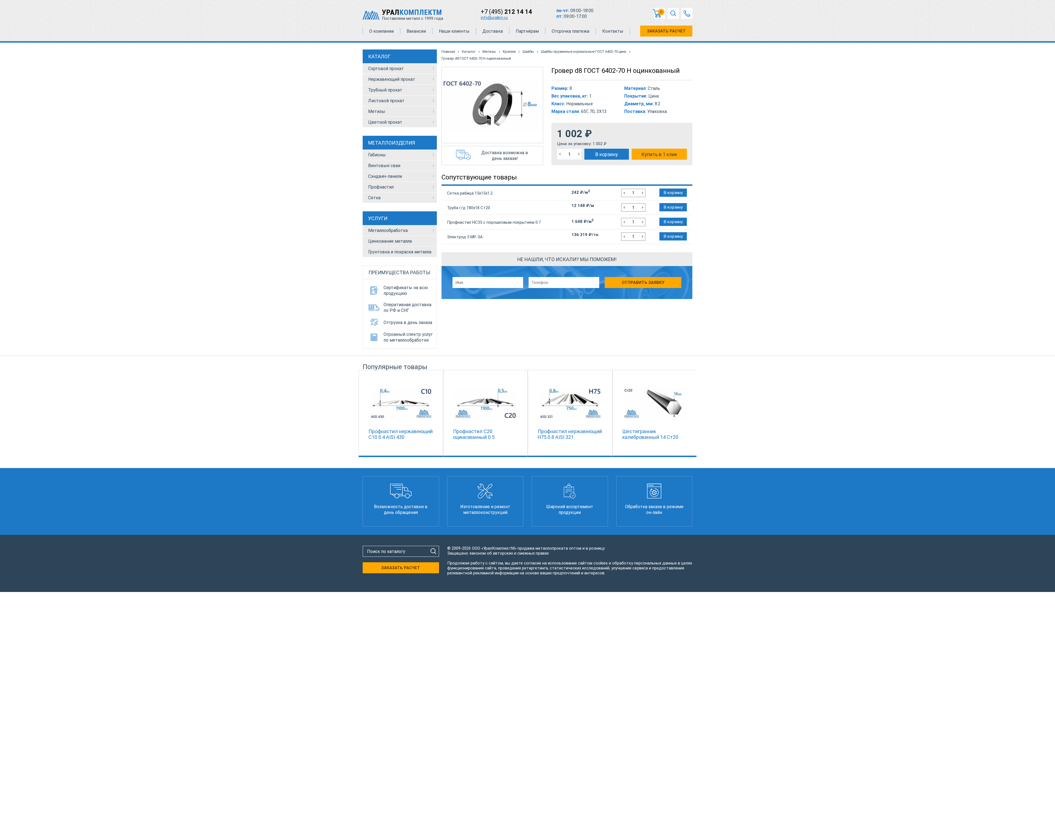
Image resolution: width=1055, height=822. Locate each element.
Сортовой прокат (386, 68)
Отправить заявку (643, 282)
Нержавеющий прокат (391, 79)
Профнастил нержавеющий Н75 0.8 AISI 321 (570, 434)
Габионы (377, 154)
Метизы (376, 111)
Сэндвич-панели (385, 176)
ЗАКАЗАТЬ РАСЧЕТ (666, 31)
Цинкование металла (390, 241)
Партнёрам (527, 31)
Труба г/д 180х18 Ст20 (468, 207)
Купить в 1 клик (659, 154)
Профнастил (381, 187)
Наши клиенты (454, 31)
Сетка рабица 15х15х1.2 (470, 193)
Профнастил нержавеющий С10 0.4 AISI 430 (400, 434)
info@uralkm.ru (494, 17)
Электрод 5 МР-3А (465, 236)
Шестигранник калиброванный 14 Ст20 (650, 434)
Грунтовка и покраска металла (399, 251)
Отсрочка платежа (570, 31)
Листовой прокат (386, 100)
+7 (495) (506, 11)
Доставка (492, 31)
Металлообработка (388, 230)
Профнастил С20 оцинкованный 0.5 (474, 434)
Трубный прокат (385, 90)
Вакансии (416, 31)
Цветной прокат (385, 122)
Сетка (374, 197)
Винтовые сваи (384, 165)
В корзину (606, 154)
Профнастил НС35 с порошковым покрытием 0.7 (494, 222)
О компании (381, 31)
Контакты (612, 31)
